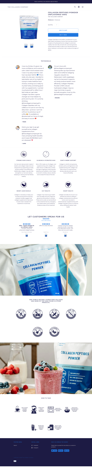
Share (61, 450)
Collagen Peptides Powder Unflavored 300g (63, 13)
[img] (27, 224)
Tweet (55, 450)
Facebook (35, 445)
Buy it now (63, 34)
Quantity (50, 24)
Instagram (35, 447)
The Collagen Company (18, 7)
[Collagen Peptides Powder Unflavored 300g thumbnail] (25, 45)
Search (15, 445)
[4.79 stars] (46, 219)
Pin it (67, 450)
